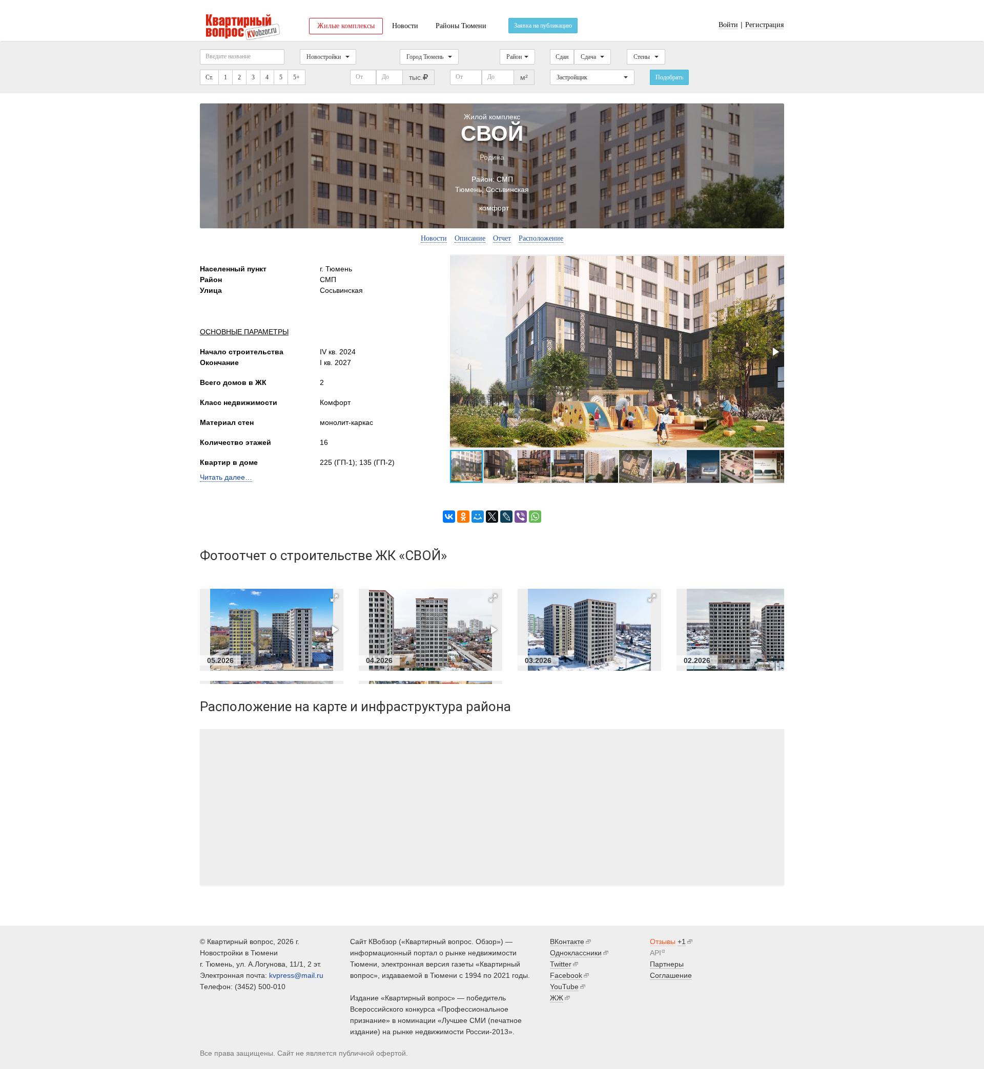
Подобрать (669, 77)
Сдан (562, 56)
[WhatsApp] (535, 516)
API (655, 953)
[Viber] (521, 516)
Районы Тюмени (461, 26)
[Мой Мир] (477, 516)
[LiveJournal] (506, 516)
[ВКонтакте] (449, 516)
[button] (775, 352)
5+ (296, 77)
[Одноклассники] (463, 516)
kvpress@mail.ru (296, 975)
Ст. (209, 77)
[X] (492, 516)
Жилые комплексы (346, 26)
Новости (405, 26)
